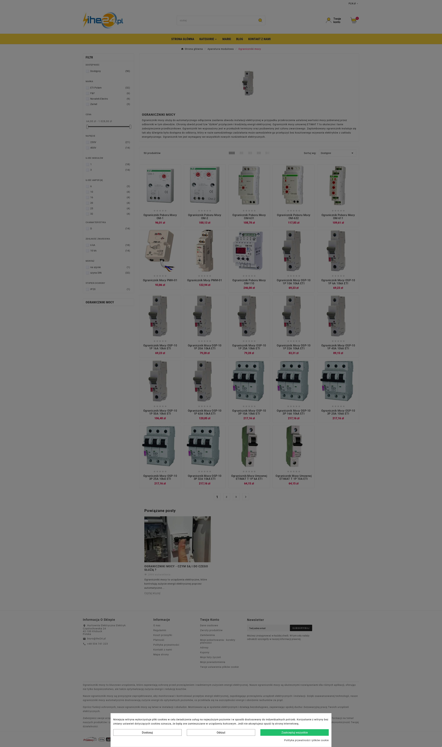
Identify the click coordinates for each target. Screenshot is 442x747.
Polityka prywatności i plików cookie (306, 740)
